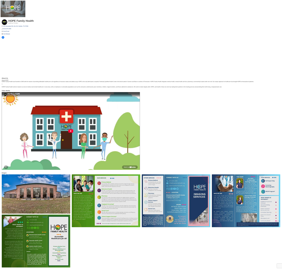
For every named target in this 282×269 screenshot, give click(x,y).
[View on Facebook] (3, 38)
